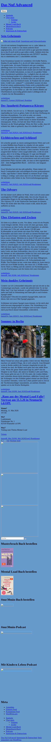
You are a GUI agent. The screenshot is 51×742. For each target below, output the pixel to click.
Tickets (4, 434)
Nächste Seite (15, 441)
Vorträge (14, 20)
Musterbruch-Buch (13, 26)
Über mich (10, 18)
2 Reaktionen (37, 316)
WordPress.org (11, 714)
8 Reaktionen (36, 184)
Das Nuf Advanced (16, 5)
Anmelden (10, 707)
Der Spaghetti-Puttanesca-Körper (22, 105)
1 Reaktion (27, 100)
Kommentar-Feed (13, 712)
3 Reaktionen (34, 438)
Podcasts (9, 29)
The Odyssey (9, 189)
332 (7, 441)
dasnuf (3, 100)
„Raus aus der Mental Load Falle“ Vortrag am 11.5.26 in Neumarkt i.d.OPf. (23, 400)
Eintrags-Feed (11, 709)
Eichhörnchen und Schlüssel (19, 137)
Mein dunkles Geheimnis (17, 280)
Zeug (21, 100)
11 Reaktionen (36, 133)
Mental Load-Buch (13, 24)
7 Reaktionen (34, 275)
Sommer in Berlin (12, 321)
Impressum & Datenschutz (16, 31)
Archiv (13, 22)
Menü (4, 11)
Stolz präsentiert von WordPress (21, 739)
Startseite (9, 15)
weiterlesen (5, 98)
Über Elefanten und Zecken (18, 217)
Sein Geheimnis (11, 36)
